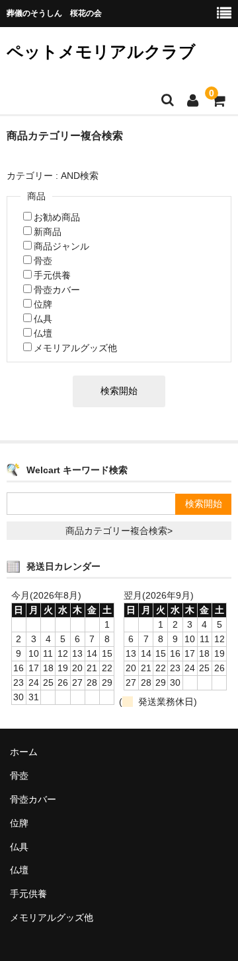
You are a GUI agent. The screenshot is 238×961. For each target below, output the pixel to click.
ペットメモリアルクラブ (101, 51)
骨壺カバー (57, 289)
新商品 (47, 231)
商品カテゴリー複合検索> (119, 530)
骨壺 (43, 260)
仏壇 (43, 333)
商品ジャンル (61, 246)
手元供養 (52, 275)
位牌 (43, 304)
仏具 (43, 319)
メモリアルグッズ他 (75, 348)
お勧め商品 (57, 217)
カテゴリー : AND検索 (53, 175)
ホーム (24, 751)
